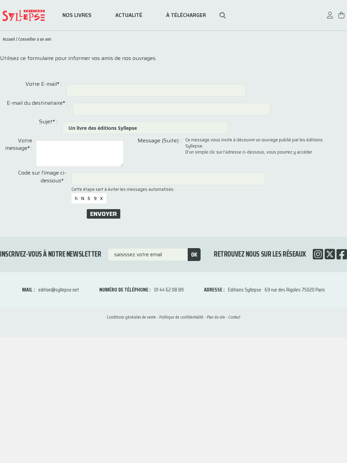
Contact (234, 317)
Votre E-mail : (43, 84)
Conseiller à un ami (34, 39)
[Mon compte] (330, 18)
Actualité (128, 15)
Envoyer (103, 214)
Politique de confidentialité (181, 317)
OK (194, 254)
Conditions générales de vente (131, 317)
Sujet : (48, 121)
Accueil (9, 39)
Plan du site (216, 317)
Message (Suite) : (159, 140)
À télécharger (186, 15)
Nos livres (76, 15)
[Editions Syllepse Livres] (28, 15)
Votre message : (18, 144)
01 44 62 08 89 (169, 289)
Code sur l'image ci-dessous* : (42, 176)
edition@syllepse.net (58, 289)
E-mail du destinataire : (37, 103)
